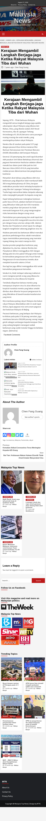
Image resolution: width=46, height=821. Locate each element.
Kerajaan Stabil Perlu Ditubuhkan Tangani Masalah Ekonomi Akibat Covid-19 (29, 365)
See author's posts (32, 417)
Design (32, 804)
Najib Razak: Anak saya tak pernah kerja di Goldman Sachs (11, 501)
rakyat (31, 440)
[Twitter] (17, 433)
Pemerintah (24, 440)
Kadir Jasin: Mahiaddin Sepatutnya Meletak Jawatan (27, 391)
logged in (15, 570)
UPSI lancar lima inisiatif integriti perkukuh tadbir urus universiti (34, 685)
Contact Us (31, 5)
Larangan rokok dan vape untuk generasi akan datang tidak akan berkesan (34, 504)
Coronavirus (10, 440)
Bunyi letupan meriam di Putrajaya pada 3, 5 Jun (11, 685)
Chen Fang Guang (21, 67)
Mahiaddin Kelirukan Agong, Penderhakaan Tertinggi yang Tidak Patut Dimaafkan (29, 384)
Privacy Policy (22, 5)
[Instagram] (9, 433)
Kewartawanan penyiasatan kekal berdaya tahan (9, 722)
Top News (13, 678)
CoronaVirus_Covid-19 (11, 369)
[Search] (42, 34)
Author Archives (36, 360)
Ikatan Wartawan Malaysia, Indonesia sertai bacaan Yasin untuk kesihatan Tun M (11, 547)
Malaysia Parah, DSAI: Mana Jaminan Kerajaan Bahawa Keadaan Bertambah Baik (29, 375)
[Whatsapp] (13, 433)
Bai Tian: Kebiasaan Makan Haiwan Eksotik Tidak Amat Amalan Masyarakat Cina (23, 455)
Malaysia (17, 440)
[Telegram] (21, 433)
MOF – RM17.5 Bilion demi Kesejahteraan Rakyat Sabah (10, 761)
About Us (14, 5)
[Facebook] (5, 433)
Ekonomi (5, 755)
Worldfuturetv (30, 511)
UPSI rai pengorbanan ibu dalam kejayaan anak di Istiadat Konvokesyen (34, 723)
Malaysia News (22, 17)
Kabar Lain (5, 47)
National (14, 394)
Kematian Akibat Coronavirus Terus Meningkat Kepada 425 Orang (21, 447)
